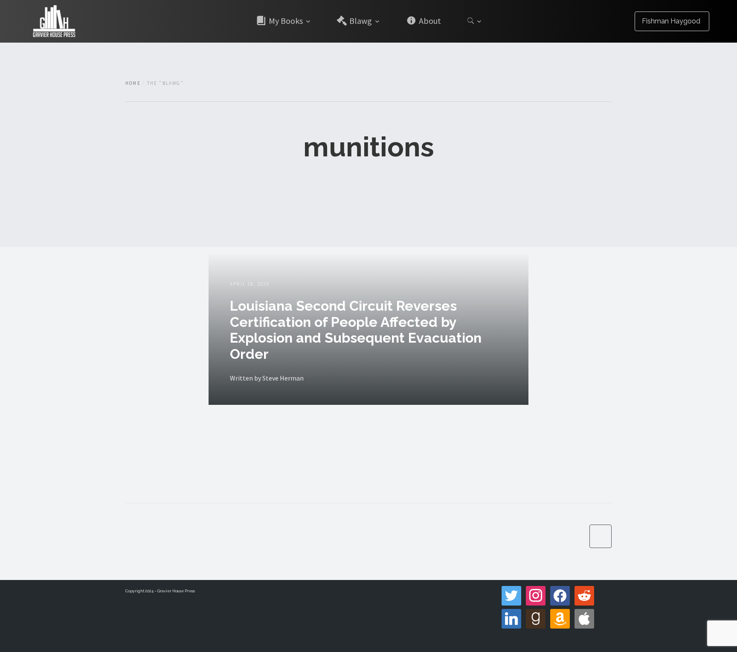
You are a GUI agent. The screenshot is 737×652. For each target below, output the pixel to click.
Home (133, 83)
